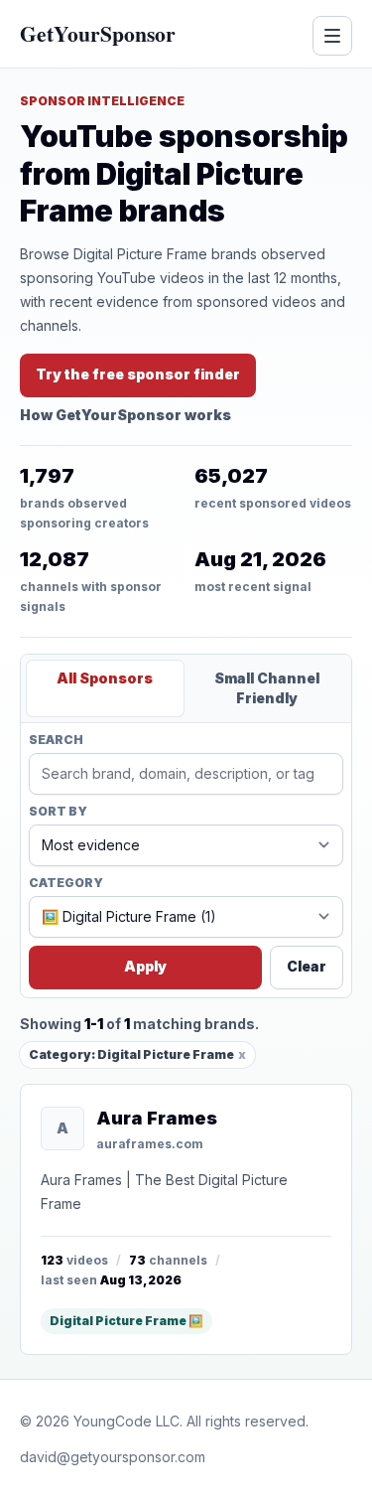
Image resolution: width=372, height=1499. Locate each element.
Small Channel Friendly (266, 688)
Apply (145, 966)
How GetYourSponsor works (125, 414)
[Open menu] (332, 36)
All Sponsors (105, 678)
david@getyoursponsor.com (112, 1456)
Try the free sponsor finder (138, 374)
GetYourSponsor (98, 33)
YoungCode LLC (126, 1421)
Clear (306, 966)
